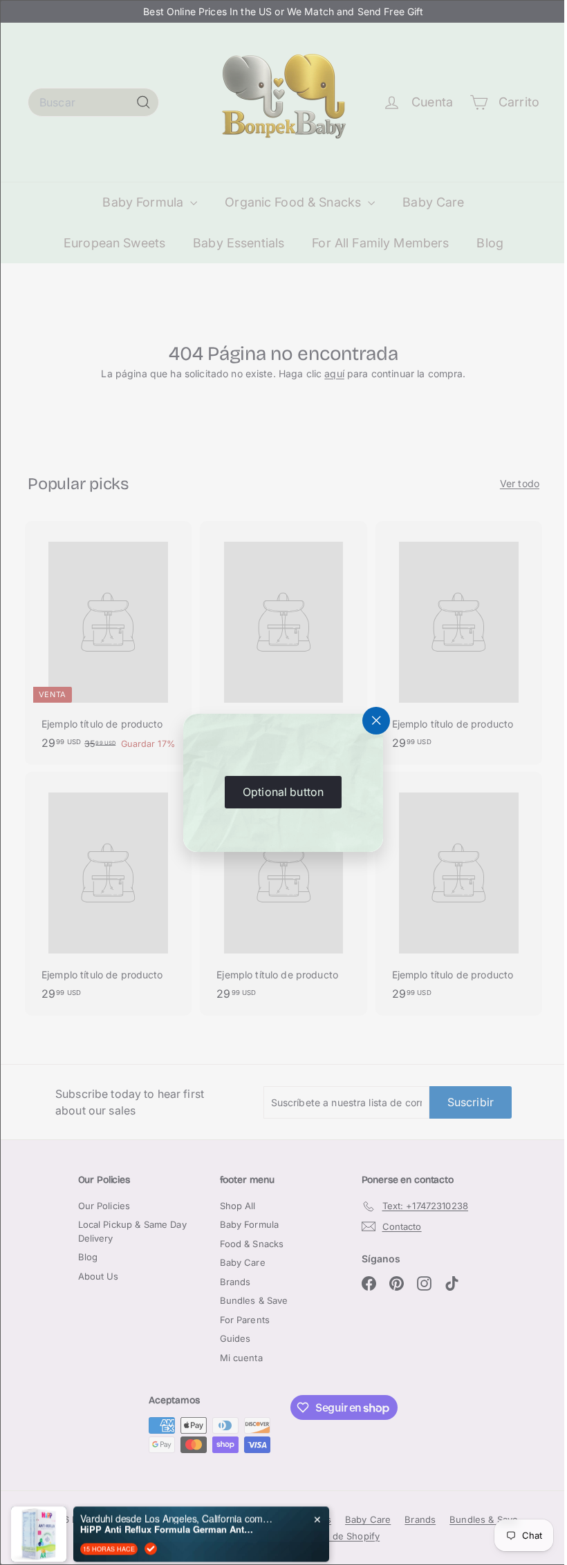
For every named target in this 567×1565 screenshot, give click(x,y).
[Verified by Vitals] (151, 1532)
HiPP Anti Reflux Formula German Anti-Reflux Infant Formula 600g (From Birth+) (166, 1513)
